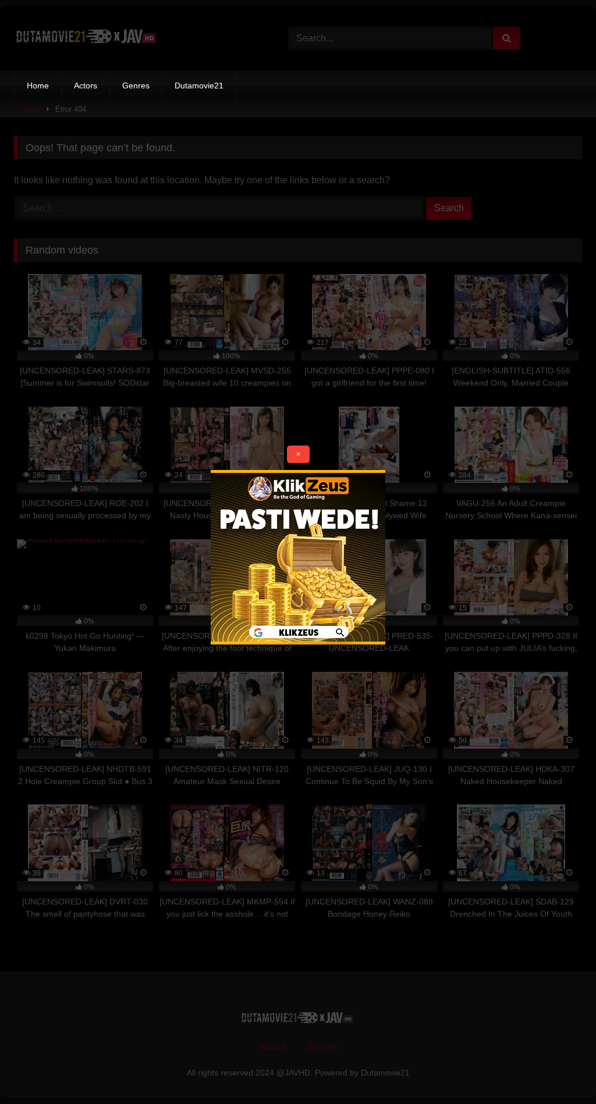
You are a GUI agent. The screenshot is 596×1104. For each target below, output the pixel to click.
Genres (136, 85)
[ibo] (298, 641)
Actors (85, 85)
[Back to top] (560, 1069)
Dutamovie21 (199, 85)
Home (38, 85)
